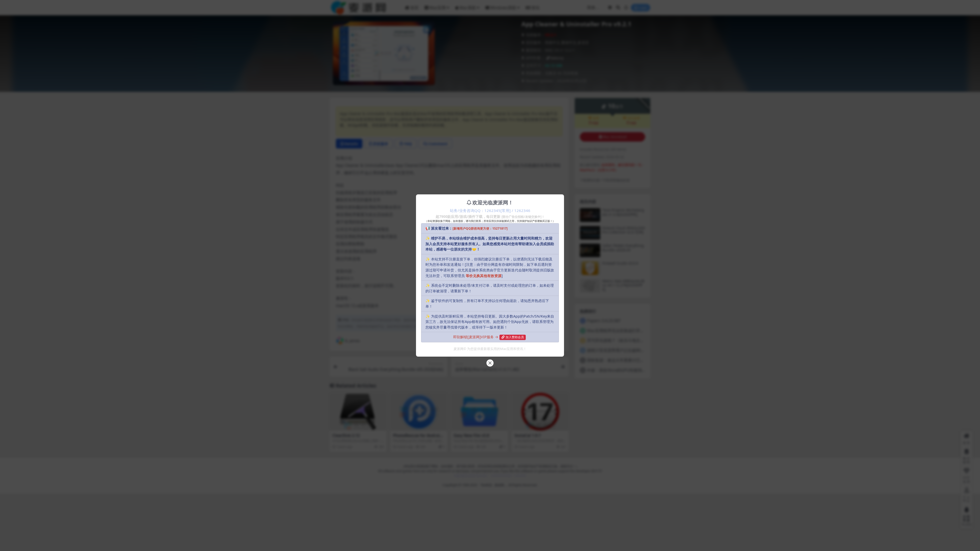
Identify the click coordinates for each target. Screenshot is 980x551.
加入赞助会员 (515, 337)
